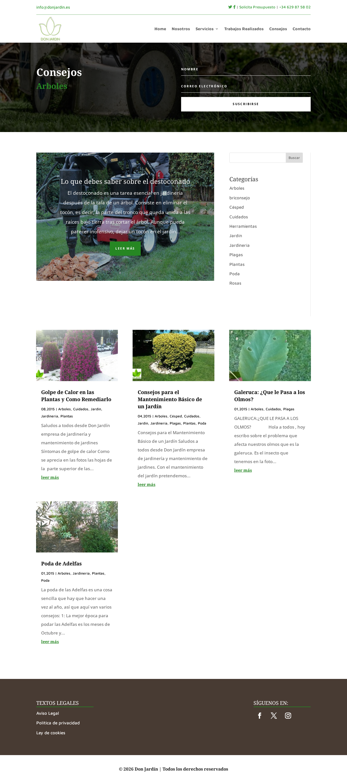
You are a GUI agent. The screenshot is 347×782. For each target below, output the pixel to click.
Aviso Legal (47, 713)
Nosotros (181, 28)
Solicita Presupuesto (257, 7)
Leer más (125, 248)
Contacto (302, 28)
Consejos (278, 28)
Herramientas (243, 226)
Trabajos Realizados (244, 28)
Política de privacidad (58, 722)
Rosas (235, 283)
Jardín (235, 235)
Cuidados (238, 216)
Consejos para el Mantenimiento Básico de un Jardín (170, 399)
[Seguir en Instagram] (288, 716)
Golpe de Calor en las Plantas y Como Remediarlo (76, 396)
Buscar (294, 157)
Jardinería (239, 245)
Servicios (205, 28)
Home (160, 28)
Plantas (237, 264)
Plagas (236, 254)
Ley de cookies (50, 732)
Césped (236, 207)
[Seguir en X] (274, 716)
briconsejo (239, 197)
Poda (234, 273)
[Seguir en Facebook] (260, 716)
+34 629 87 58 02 (295, 7)
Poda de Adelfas (61, 563)
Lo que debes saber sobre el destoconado (125, 181)
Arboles (236, 188)
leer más (50, 477)
